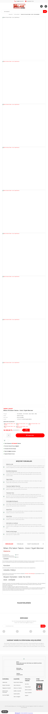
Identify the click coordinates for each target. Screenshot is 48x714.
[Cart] (46, 6)
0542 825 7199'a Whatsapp (29, 573)
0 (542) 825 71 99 (19, 669)
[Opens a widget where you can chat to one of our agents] (4, 711)
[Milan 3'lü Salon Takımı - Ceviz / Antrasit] (10, 423)
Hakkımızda (4, 682)
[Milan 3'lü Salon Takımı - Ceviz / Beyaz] (22, 423)
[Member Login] (41, 6)
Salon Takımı (31, 413)
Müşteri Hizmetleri (6, 685)
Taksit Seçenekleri (33, 544)
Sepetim (26, 695)
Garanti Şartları (17, 693)
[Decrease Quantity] (5, 435)
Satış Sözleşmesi (17, 685)
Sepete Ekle (31, 435)
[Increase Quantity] (12, 435)
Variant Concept (8, 408)
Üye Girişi (27, 684)
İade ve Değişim (17, 696)
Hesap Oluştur (28, 686)
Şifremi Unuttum (28, 689)
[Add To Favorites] (8, 440)
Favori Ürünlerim (28, 692)
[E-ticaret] (24, 713)
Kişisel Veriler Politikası (18, 682)
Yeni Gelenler (19, 413)
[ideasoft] (17, 713)
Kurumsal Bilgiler (5, 695)
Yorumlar (20, 544)
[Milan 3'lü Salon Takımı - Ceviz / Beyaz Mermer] (22, 426)
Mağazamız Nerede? (6, 688)
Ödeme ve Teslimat (18, 688)
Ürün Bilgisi (9, 544)
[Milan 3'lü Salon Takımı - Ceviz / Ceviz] (10, 426)
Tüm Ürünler (25, 413)
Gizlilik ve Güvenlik (17, 690)
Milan (36, 413)
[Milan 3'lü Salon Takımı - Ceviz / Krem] (34, 423)
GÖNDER (43, 626)
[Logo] (19, 6)
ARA (45, 11)
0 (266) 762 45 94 (19, 674)
